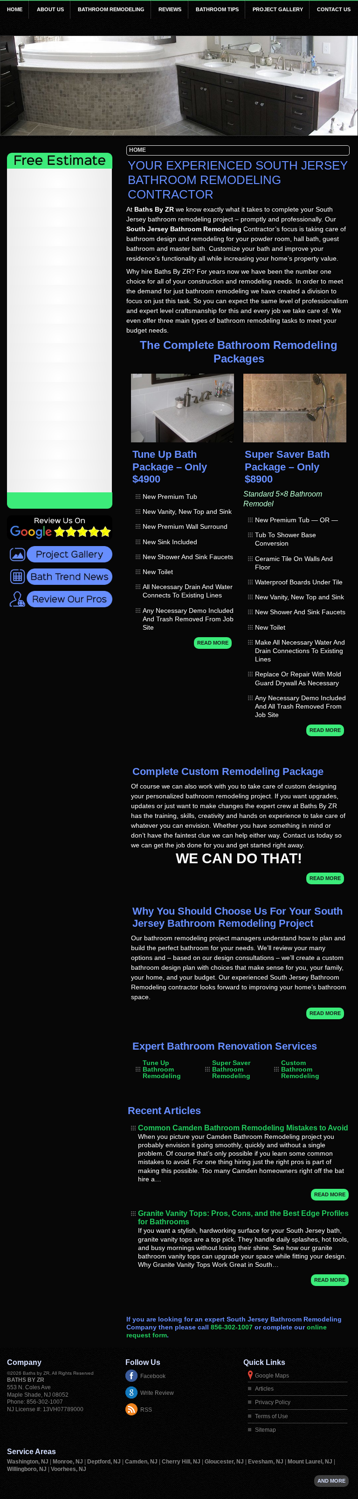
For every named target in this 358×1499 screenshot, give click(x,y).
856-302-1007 (232, 1327)
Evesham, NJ (266, 1461)
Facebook (152, 1376)
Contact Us (334, 9)
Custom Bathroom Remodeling (300, 1069)
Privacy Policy (272, 1402)
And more (331, 1481)
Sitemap (265, 1430)
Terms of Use (271, 1416)
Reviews (169, 9)
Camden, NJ (142, 1461)
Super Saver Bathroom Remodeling (231, 1069)
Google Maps (272, 1375)
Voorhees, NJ (68, 1469)
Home (14, 9)
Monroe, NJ (68, 1461)
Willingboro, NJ (27, 1469)
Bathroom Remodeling (111, 9)
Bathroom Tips (217, 9)
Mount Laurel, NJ (311, 1461)
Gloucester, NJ (225, 1461)
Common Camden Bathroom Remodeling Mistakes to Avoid (243, 1128)
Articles (264, 1388)
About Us (50, 9)
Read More (212, 643)
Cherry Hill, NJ (182, 1461)
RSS (146, 1410)
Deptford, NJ (104, 1461)
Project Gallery (278, 9)
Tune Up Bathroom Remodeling (162, 1069)
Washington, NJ (28, 1461)
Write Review (157, 1393)
